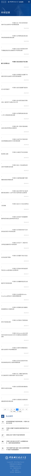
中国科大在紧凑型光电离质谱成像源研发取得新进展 (14, 401)
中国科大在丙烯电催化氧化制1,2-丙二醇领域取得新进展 (14, 115)
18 (14, 409)
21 (22, 409)
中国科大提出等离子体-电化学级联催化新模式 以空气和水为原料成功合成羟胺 (14, 192)
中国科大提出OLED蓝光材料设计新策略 (15, 205)
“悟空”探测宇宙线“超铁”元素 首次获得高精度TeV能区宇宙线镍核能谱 (17, 448)
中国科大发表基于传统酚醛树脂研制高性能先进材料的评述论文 (14, 218)
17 (11, 409)
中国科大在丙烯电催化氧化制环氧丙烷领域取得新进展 (14, 37)
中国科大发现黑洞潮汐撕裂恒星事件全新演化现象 (14, 388)
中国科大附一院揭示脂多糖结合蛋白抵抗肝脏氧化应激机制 (14, 128)
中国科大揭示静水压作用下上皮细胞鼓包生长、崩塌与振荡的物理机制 (17, 442)
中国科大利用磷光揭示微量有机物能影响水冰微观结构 (14, 309)
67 (26, 409)
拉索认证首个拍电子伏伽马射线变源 (15, 435)
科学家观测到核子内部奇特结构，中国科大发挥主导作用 (17, 422)
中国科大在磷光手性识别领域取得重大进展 (14, 154)
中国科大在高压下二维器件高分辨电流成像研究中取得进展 (14, 244)
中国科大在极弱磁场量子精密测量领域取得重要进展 (14, 179)
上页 (5, 409)
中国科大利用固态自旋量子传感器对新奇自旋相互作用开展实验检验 (14, 76)
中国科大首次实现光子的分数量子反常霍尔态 (14, 63)
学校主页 (3, 2)
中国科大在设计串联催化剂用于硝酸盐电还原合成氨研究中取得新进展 (14, 50)
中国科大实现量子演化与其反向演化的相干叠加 (14, 257)
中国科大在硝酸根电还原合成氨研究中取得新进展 (14, 283)
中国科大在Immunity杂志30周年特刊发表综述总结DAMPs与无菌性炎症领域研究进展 (14, 336)
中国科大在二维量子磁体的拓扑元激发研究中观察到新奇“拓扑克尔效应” (14, 375)
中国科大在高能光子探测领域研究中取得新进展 (14, 322)
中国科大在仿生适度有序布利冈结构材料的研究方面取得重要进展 (14, 362)
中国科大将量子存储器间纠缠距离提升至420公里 (17, 429)
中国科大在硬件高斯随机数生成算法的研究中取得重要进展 (14, 349)
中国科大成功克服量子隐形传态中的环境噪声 (14, 89)
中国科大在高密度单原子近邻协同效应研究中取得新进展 (14, 231)
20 (20, 409)
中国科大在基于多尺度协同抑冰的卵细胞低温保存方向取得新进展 (14, 141)
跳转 (20, 411)
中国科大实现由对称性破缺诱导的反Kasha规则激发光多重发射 (14, 270)
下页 (11, 411)
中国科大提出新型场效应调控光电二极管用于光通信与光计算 (14, 102)
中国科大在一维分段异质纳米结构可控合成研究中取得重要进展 (14, 24)
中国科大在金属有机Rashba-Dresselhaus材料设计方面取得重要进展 (14, 296)
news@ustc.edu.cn (17, 466)
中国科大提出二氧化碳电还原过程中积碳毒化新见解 (14, 167)
